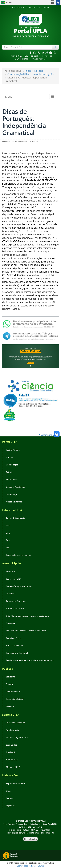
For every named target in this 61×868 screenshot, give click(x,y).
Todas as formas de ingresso (18, 555)
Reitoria (9, 472)
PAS (7, 540)
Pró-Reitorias (11, 479)
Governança (11, 494)
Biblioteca (10, 571)
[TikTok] (47, 52)
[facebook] (31, 52)
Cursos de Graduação (15, 518)
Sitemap (46, 8)
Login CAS (10, 805)
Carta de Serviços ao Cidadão (19, 586)
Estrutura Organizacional (17, 737)
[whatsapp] (39, 52)
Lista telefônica (30, 839)
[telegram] (51, 52)
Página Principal (13, 450)
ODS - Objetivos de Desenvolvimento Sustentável (27, 616)
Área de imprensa (39, 59)
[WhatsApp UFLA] (30, 323)
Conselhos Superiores (15, 722)
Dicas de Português (43, 74)
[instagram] (35, 52)
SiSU (8, 525)
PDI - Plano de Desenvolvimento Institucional (26, 630)
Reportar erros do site (15, 783)
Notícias (38, 70)
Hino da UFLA (12, 759)
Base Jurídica (11, 745)
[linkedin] (43, 52)
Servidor (9, 684)
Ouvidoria (10, 623)
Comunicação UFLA (18, 74)
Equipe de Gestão (32, 56)
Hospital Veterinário (15, 608)
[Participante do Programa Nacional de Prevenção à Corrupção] (9, 415)
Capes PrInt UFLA (13, 579)
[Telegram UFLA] (30, 335)
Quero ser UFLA (13, 691)
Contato (25, 59)
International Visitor (15, 699)
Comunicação (12, 465)
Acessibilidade (18, 8)
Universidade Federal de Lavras (30, 866)
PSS (7, 547)
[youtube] (55, 52)
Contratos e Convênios (16, 601)
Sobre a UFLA (16, 56)
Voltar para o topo (49, 434)
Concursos (10, 593)
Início (28, 70)
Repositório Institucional (17, 653)
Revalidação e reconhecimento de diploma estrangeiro (30, 660)
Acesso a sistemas (14, 502)
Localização (11, 752)
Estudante (10, 677)
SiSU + (8, 533)
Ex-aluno (10, 706)
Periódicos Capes (13, 638)
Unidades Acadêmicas (15, 487)
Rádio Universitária (14, 645)
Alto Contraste (33, 8)
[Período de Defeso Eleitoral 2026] (30, 356)
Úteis (8, 791)
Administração (12, 730)
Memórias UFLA (13, 767)
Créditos (9, 798)
